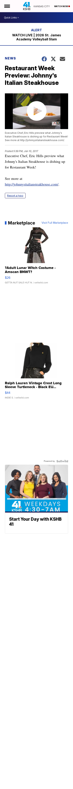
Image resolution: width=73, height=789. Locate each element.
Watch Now (61, 6)
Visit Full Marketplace (55, 222)
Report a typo (15, 195)
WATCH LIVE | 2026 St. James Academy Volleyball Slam (36, 37)
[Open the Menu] (7, 6)
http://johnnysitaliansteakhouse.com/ (31, 184)
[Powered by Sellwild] (62, 461)
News (10, 58)
